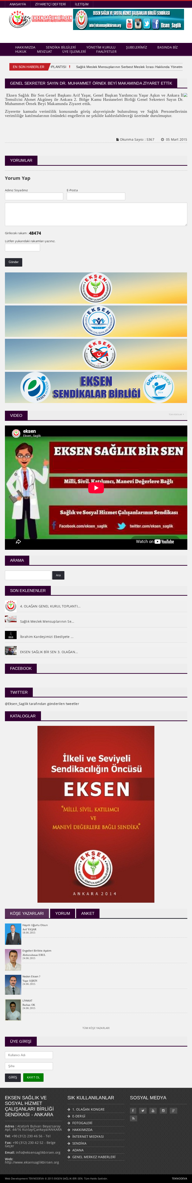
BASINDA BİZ (167, 47)
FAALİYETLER (106, 51)
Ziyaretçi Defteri (50, 4)
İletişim (82, 4)
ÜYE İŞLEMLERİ (74, 51)
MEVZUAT (44, 51)
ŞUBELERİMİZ (136, 47)
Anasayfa (18, 4)
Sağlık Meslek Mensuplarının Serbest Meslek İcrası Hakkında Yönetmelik (122, 67)
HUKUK (21, 51)
